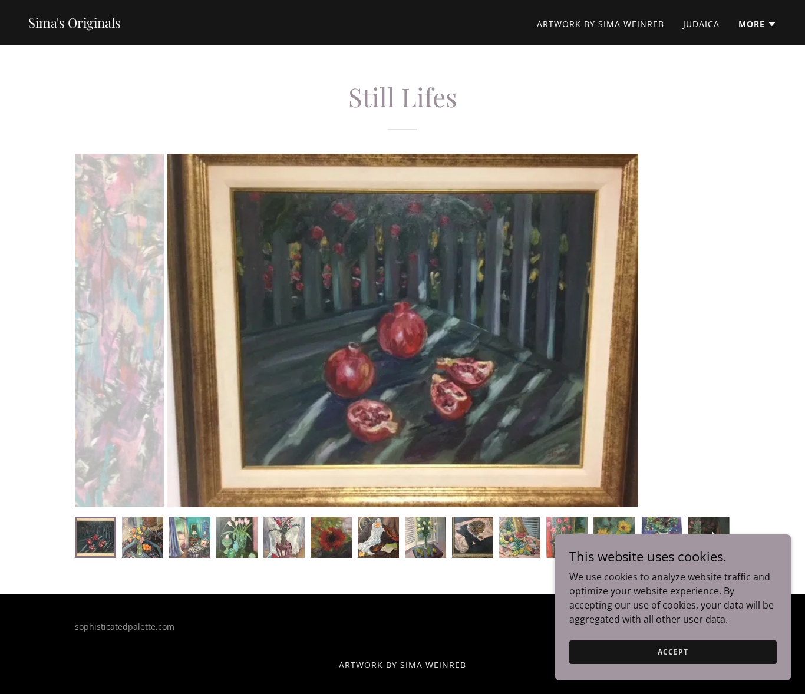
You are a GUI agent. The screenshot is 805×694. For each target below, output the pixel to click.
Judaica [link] (701, 23)
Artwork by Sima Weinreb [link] (600, 23)
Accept (673, 652)
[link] (74, 24)
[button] (757, 24)
